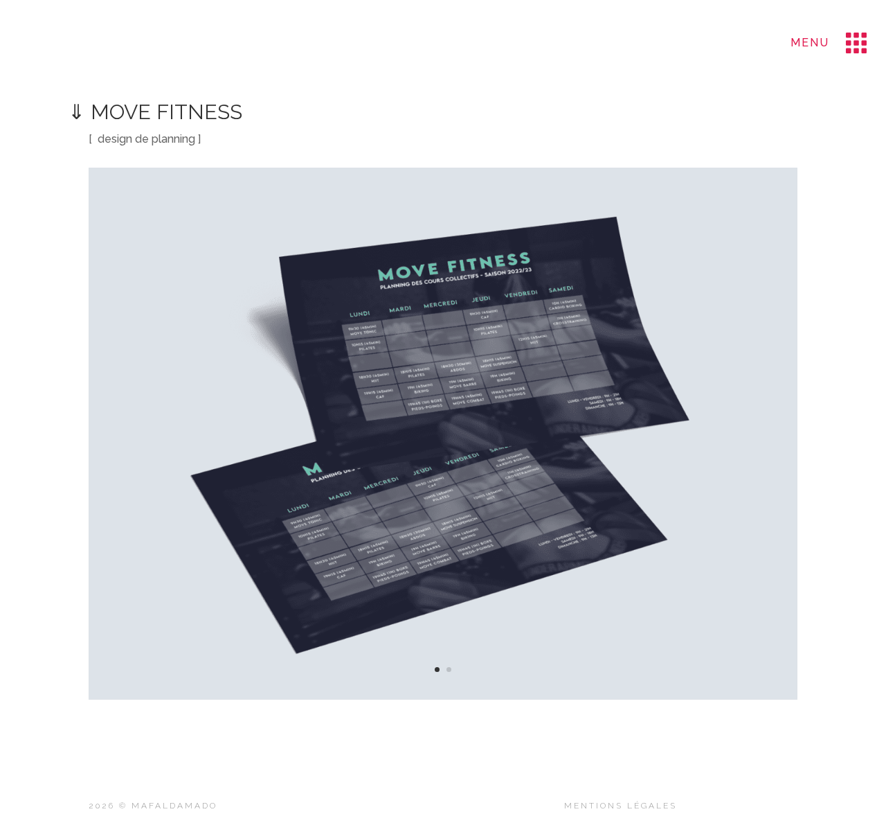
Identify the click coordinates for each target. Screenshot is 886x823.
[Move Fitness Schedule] (443, 699)
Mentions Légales (620, 806)
